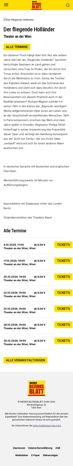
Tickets (63, 245)
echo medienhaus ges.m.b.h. (47, 425)
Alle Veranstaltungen (25, 360)
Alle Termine (17, 47)
